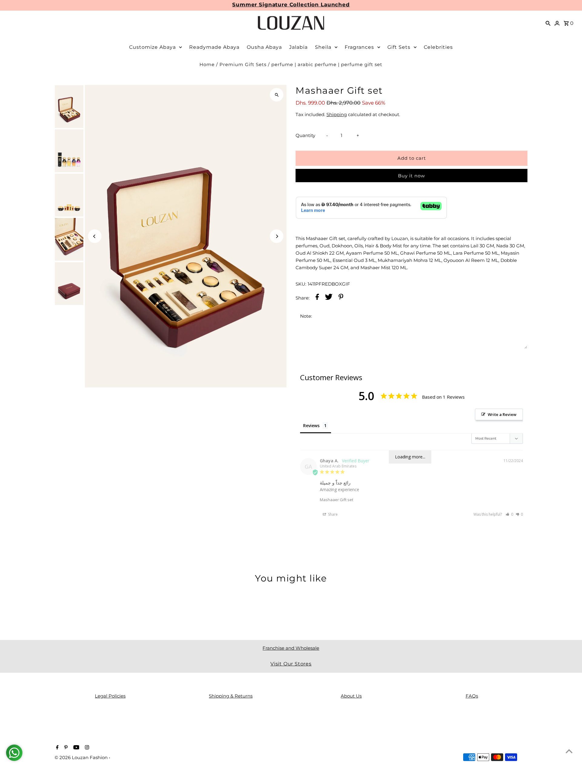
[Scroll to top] (569, 751)
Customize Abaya (152, 47)
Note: (306, 316)
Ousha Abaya (264, 47)
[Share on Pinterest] (341, 298)
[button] (509, 514)
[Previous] (95, 236)
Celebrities (438, 47)
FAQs (472, 696)
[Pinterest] (65, 748)
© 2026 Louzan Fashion (82, 757)
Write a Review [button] (502, 414)
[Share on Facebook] (317, 298)
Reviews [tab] (311, 425)
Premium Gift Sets (242, 64)
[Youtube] (75, 748)
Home (207, 64)
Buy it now (411, 176)
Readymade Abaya (214, 47)
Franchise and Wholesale (291, 648)
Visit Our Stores (291, 664)
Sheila (323, 47)
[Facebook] (57, 748)
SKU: (301, 284)
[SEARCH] (548, 23)
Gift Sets (398, 47)
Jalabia (298, 47)
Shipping (336, 114)
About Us (351, 696)
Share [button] (332, 514)
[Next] (276, 236)
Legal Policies (110, 696)
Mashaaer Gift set (336, 499)
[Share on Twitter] (329, 298)
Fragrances (359, 47)
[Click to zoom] (276, 95)
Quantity (305, 135)
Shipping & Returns (231, 696)
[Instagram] (86, 748)
